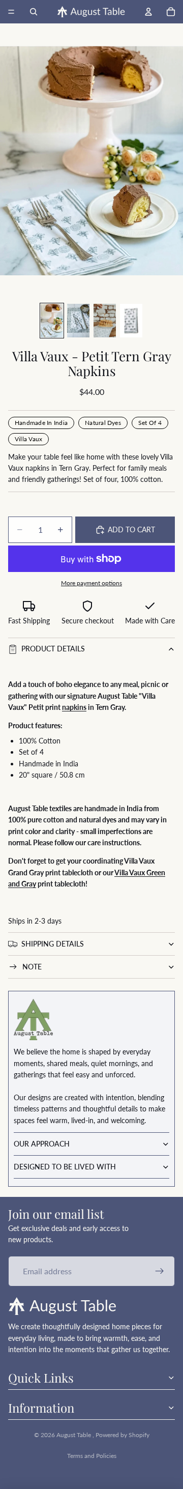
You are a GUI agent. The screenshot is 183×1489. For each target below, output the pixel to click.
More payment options (91, 582)
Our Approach (42, 1143)
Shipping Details (52, 943)
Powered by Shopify (122, 1435)
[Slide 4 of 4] (131, 320)
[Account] (148, 12)
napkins (74, 707)
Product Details (53, 648)
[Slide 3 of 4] (105, 320)
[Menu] (11, 11)
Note (32, 966)
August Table (74, 1435)
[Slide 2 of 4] (78, 320)
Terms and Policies (91, 1455)
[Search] (33, 12)
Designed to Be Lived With (65, 1166)
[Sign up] (159, 1271)
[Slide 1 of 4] (52, 320)
